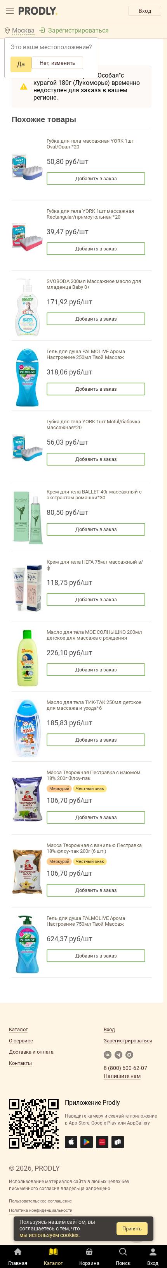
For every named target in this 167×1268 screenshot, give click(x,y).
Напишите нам (122, 1076)
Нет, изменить (57, 63)
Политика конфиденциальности (40, 1210)
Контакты (20, 1063)
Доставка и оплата (31, 1052)
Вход (145, 11)
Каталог (18, 1029)
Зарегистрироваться (78, 30)
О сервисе (21, 1041)
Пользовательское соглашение (40, 1201)
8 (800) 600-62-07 (125, 1068)
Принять (132, 1229)
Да (21, 64)
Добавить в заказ (96, 178)
